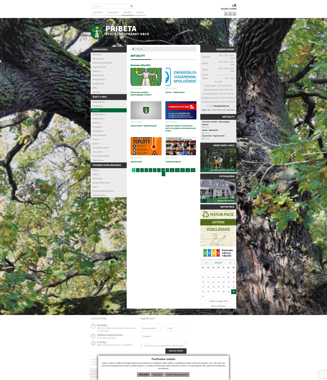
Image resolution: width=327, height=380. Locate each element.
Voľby (95, 87)
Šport (95, 143)
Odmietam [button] (157, 374)
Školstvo (96, 71)
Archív (95, 187)
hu (230, 13)
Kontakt (140, 12)
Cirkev (95, 139)
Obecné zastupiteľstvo (102, 62)
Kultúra (96, 122)
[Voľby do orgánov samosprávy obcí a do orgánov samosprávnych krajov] (180, 110)
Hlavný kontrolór (99, 67)
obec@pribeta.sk (221, 106)
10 (172, 170)
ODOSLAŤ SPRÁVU (176, 351)
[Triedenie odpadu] (180, 146)
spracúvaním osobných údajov (172, 346)
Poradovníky (98, 106)
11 (177, 170)
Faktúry (96, 174)
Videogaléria (98, 131)
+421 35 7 (221, 85)
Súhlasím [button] (143, 374)
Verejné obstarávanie (101, 182)
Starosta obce (98, 58)
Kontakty (96, 92)
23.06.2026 (173, 158)
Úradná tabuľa (98, 102)
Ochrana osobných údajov (103, 191)
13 (188, 170)
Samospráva (113, 12)
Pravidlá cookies (99, 195)
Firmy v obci (98, 152)
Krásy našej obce (99, 135)
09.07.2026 (173, 122)
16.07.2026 (138, 122)
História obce (98, 118)
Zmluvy (96, 170)
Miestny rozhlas (99, 79)
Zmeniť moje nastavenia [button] (177, 374)
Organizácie (98, 160)
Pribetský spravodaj (101, 156)
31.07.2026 (173, 88)
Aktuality (127, 12)
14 (193, 170)
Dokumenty (97, 75)
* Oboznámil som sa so (163, 346)
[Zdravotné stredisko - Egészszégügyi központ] (146, 77)
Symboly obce (98, 83)
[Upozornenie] (146, 146)
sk (226, 13)
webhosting (94, 374)
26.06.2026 (138, 158)
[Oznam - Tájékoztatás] (180, 77)
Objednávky (97, 178)
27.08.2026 (138, 88)
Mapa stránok (95, 359)
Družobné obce (99, 114)
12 (183, 170)
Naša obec (97, 12)
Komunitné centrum (101, 147)
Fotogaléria (97, 127)
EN (234, 13)
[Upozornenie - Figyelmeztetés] (146, 110)
